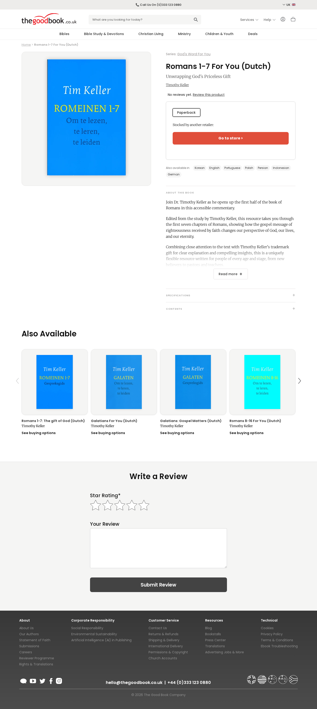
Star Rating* (105, 495)
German (174, 174)
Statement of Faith (34, 640)
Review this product (209, 94)
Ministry (184, 34)
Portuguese (232, 168)
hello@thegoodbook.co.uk (134, 682)
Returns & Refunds (163, 634)
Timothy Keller (177, 85)
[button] (18, 391)
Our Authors (29, 634)
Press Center (215, 640)
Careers (25, 652)
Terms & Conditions (277, 640)
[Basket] (293, 20)
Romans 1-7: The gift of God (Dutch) (53, 421)
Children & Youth (219, 34)
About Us (26, 628)
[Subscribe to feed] (23, 680)
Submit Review (158, 584)
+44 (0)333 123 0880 (189, 682)
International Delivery (166, 646)
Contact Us (158, 628)
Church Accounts (163, 658)
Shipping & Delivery (164, 640)
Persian (263, 168)
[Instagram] (58, 680)
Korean (200, 168)
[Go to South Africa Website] (293, 677)
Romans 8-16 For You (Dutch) (255, 421)
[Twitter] (42, 680)
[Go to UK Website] (252, 677)
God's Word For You (193, 54)
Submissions (29, 646)
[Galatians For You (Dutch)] (124, 382)
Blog (208, 628)
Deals (253, 34)
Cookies (267, 628)
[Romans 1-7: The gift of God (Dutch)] (55, 382)
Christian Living (150, 34)
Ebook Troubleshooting (279, 646)
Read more (228, 274)
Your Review (104, 524)
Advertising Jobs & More (224, 652)
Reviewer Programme (36, 658)
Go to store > (230, 138)
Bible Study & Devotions (104, 34)
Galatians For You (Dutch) (114, 421)
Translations (215, 646)
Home (26, 45)
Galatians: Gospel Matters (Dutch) (191, 421)
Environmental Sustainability (94, 634)
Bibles (64, 34)
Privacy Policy (272, 634)
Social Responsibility (87, 628)
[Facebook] (51, 680)
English (214, 168)
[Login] (283, 20)
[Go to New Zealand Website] (283, 677)
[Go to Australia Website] (273, 677)
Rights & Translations (36, 664)
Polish (249, 168)
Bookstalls (213, 634)
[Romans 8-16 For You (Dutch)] (262, 382)
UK (288, 5)
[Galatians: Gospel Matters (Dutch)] (193, 382)
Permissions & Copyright (168, 652)
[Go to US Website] (262, 677)
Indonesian (281, 168)
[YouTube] (33, 680)
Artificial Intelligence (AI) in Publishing (101, 640)
